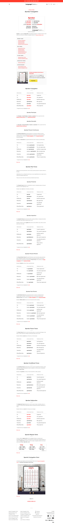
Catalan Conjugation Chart (24, 515)
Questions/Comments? (37, 517)
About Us (37, 514)
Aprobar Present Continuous (23, 44)
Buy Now (33, 80)
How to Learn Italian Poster (13, 519)
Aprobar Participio (21, 41)
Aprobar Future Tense (22, 57)
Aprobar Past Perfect (21, 53)
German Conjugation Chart (25, 512)
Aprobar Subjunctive (21, 62)
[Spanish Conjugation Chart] (31, 479)
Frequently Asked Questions (37, 515)
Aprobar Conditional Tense (22, 58)
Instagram (38, 512)
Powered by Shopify (50, 513)
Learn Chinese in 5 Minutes (25, 519)
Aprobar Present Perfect (21, 117)
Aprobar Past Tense (21, 48)
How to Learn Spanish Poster (14, 515)
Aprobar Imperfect (21, 50)
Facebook (38, 511)
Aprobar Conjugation (21, 40)
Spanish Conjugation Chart (22, 67)
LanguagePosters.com (50, 512)
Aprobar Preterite (21, 49)
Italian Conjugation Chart (24, 511)
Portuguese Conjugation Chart (25, 514)
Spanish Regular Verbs (22, 66)
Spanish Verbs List (31, 501)
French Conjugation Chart (13, 518)
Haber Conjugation (32, 297)
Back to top (18, 162)
